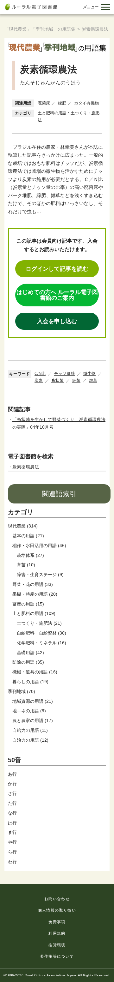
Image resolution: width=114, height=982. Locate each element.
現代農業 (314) (23, 525)
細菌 (76, 380)
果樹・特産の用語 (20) (34, 594)
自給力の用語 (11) (30, 730)
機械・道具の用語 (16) (34, 671)
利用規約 (57, 933)
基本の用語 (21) (28, 535)
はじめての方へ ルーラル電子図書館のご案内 (57, 295)
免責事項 (57, 922)
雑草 (93, 380)
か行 (12, 783)
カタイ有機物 (86, 103)
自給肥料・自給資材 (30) (41, 633)
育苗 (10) (26, 564)
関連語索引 (59, 494)
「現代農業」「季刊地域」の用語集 (39, 29)
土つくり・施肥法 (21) (39, 623)
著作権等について (57, 956)
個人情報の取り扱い (57, 910)
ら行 (12, 851)
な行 (12, 813)
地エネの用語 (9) (29, 710)
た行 (12, 803)
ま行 (12, 832)
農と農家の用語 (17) (32, 720)
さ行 (12, 793)
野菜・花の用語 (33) (32, 584)
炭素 (39, 380)
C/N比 (40, 373)
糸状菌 (57, 380)
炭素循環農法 (25, 466)
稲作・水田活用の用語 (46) (39, 545)
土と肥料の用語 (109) (33, 613)
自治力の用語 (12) (30, 740)
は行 (12, 822)
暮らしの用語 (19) (30, 681)
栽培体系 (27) (30, 555)
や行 (12, 842)
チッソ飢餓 (64, 373)
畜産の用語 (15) (28, 603)
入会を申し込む (57, 321)
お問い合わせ (57, 899)
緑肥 (62, 103)
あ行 (12, 774)
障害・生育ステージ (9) (40, 574)
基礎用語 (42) (30, 652)
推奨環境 (57, 945)
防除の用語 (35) (28, 662)
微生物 (89, 373)
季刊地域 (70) (21, 691)
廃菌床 (44, 103)
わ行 (12, 861)
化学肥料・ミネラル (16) (41, 642)
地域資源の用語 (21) (32, 701)
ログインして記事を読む (57, 269)
